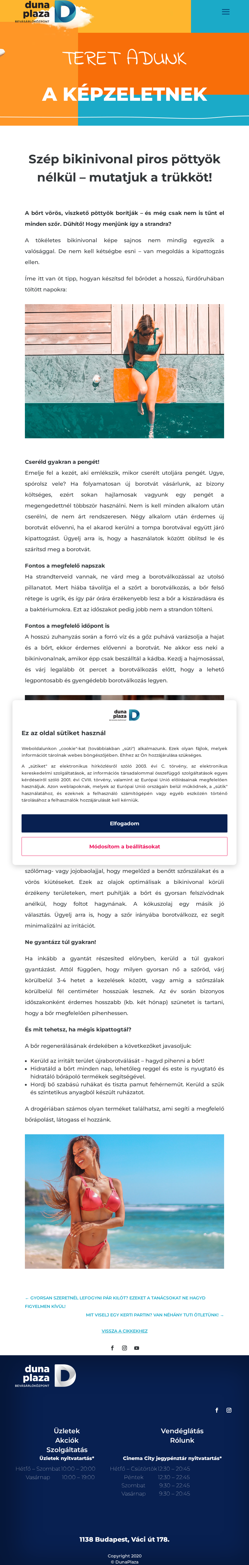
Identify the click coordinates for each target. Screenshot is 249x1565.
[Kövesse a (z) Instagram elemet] (124, 1348)
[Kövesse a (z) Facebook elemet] (112, 1348)
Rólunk (182, 1440)
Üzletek (67, 1431)
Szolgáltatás (66, 1450)
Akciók (67, 1440)
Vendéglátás (182, 1431)
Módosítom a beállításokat (124, 846)
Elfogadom (124, 823)
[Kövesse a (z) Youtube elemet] (137, 1348)
